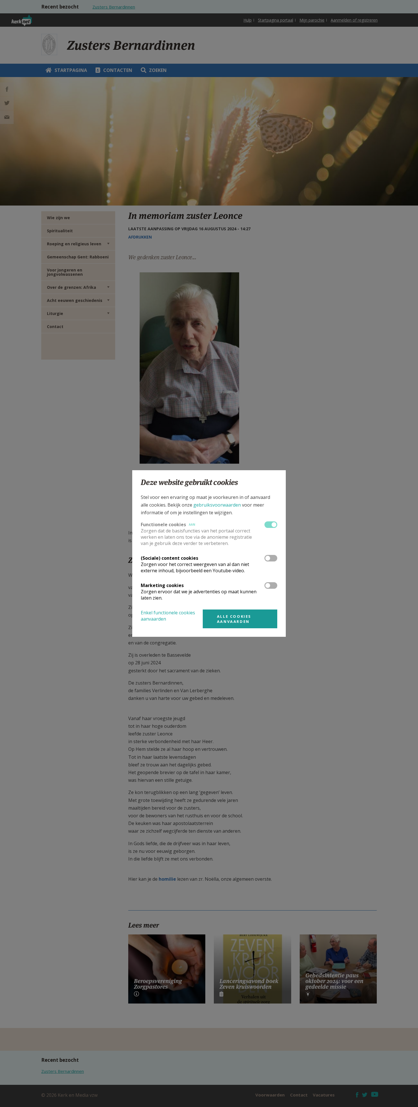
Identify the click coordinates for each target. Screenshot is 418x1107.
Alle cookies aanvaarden (234, 619)
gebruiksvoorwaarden (217, 505)
